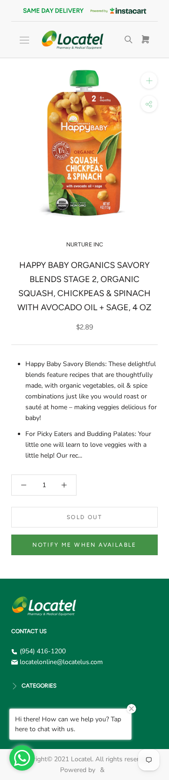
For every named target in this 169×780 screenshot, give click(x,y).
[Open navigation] (24, 40)
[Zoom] (149, 80)
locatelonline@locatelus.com (61, 662)
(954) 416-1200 (43, 651)
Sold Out (84, 517)
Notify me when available (84, 545)
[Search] (128, 40)
